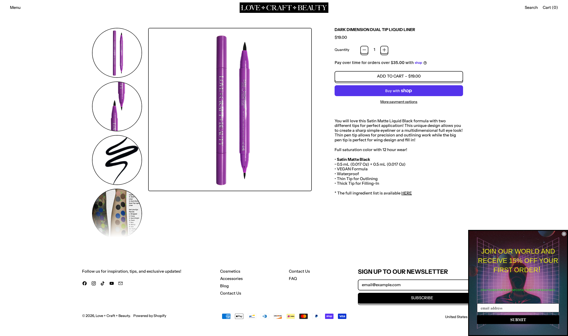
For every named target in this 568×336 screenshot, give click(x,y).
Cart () (550, 8)
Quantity (342, 50)
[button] (531, 8)
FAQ (293, 278)
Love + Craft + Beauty (113, 315)
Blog (224, 286)
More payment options (398, 102)
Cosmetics (230, 271)
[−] (364, 50)
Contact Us (230, 293)
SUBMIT (518, 319)
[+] (384, 50)
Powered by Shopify (149, 315)
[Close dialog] (564, 234)
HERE (406, 193)
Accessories (231, 278)
